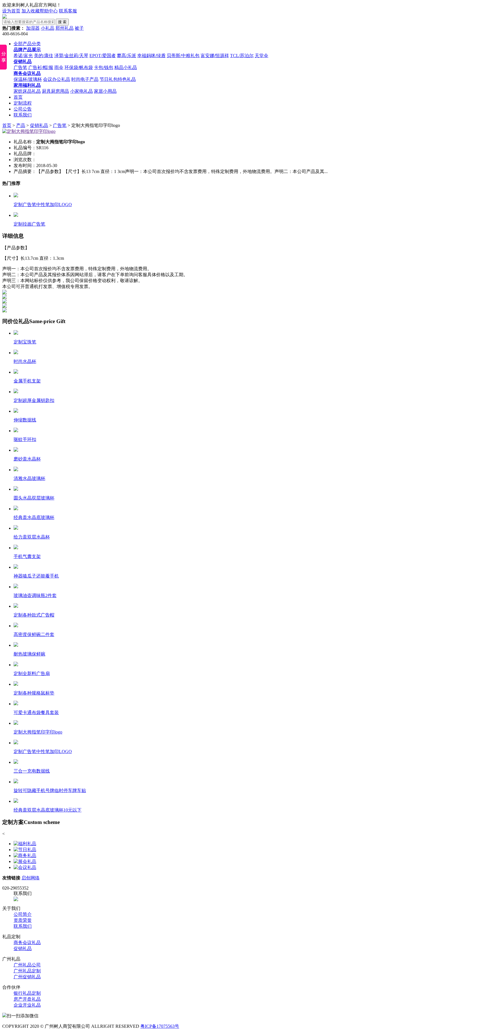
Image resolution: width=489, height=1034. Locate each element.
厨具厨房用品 (55, 91)
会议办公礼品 (56, 79)
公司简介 (23, 914)
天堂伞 (261, 55)
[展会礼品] (25, 861)
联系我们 (23, 115)
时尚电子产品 (84, 79)
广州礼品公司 (27, 964)
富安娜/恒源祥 (215, 55)
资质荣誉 (23, 920)
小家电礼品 (81, 91)
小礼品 (47, 28)
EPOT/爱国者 (102, 55)
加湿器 (33, 28)
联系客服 (68, 10)
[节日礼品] (25, 849)
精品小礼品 (125, 67)
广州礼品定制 (27, 970)
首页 (18, 97)
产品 (20, 125)
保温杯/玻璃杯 (28, 79)
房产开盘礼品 (27, 999)
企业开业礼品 (27, 1005)
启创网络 (31, 877)
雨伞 (58, 67)
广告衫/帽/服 (40, 67)
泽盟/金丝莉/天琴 (71, 55)
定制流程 (23, 103)
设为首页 (11, 10)
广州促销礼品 (27, 976)
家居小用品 (105, 91)
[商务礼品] (25, 855)
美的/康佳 (43, 55)
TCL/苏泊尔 (242, 55)
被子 (79, 28)
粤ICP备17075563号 (159, 1026)
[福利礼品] (25, 843)
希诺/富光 (23, 55)
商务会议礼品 (27, 942)
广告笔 (20, 67)
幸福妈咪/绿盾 (151, 55)
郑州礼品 (64, 28)
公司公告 (23, 109)
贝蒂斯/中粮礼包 (183, 55)
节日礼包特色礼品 (118, 79)
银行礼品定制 (27, 993)
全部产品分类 (27, 43)
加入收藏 (31, 10)
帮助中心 (49, 10)
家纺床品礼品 (27, 91)
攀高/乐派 (126, 55)
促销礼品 (39, 125)
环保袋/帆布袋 (79, 67)
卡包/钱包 (103, 67)
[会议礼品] (25, 867)
